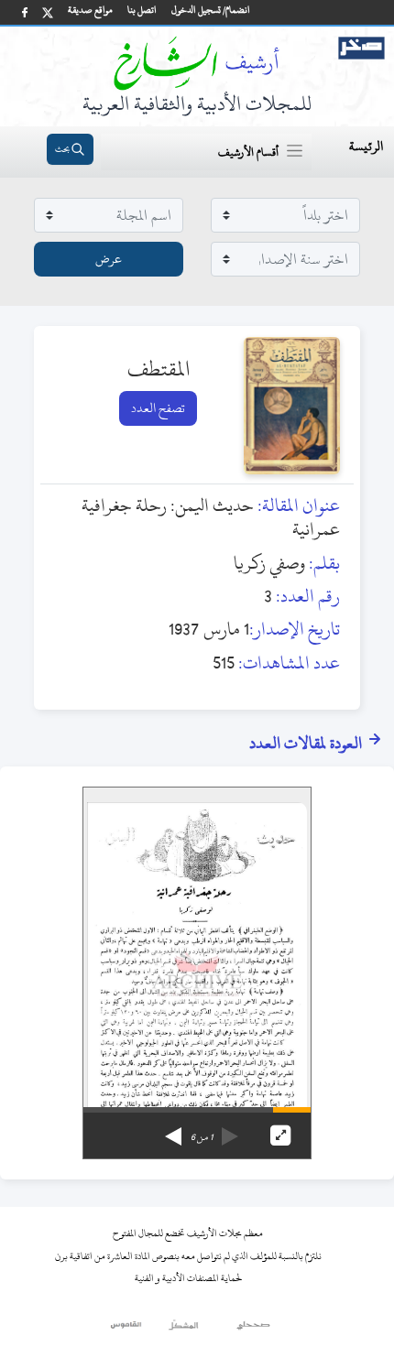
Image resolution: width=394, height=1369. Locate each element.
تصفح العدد (158, 408)
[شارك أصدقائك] (24, 12)
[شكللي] (183, 1329)
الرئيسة (366, 146)
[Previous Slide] (230, 1130)
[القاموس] (127, 1329)
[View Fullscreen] (280, 1135)
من (202, 1137)
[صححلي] (253, 1329)
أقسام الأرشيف (248, 152)
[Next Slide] (173, 1130)
